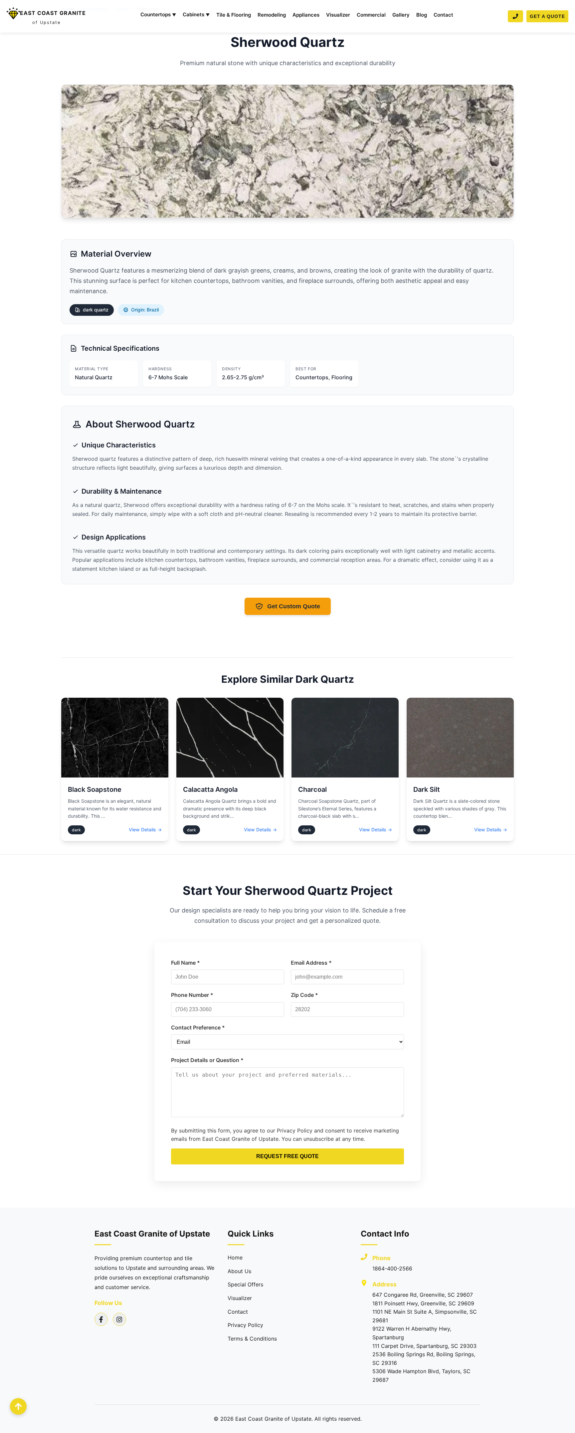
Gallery (401, 15)
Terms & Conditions (252, 1338)
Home (235, 1257)
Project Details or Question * (207, 1060)
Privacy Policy (245, 1325)
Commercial (371, 15)
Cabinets (196, 14)
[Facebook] (101, 1319)
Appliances (305, 15)
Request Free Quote (287, 1156)
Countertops (158, 14)
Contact (443, 15)
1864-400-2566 (392, 1268)
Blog (421, 15)
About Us (239, 1271)
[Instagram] (119, 1319)
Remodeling (272, 15)
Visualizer (338, 15)
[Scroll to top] (18, 1406)
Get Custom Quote (293, 606)
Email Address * (311, 962)
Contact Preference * (198, 1027)
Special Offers (245, 1284)
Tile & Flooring (233, 15)
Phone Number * (192, 995)
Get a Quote (547, 16)
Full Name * (185, 962)
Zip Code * (304, 995)
